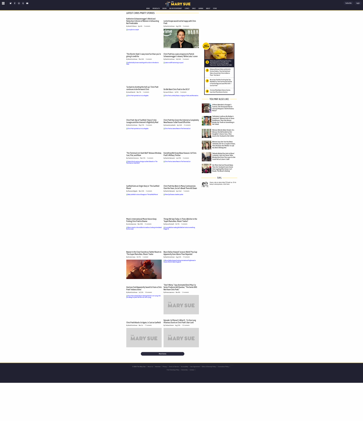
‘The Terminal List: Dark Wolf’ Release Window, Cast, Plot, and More (143, 154)
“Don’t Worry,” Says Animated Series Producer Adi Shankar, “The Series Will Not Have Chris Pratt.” (180, 287)
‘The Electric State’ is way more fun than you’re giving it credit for (143, 55)
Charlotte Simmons (133, 158)
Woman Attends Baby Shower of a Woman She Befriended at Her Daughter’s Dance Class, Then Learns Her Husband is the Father (223, 133)
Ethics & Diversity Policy (209, 366)
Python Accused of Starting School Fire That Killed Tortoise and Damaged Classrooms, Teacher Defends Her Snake (221, 63)
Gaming (200, 8)
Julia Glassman (132, 224)
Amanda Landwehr (170, 125)
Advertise (158, 366)
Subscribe (348, 3)
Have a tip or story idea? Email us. (221, 182)
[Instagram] (19, 4)
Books (164, 8)
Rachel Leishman (170, 26)
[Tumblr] (23, 4)
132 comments (186, 325)
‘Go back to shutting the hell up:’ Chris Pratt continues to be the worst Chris (142, 88)
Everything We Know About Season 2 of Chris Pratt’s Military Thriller (180, 154)
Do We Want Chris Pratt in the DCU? (177, 89)
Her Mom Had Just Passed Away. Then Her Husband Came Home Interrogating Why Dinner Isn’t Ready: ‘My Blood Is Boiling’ (222, 168)
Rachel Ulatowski (170, 158)
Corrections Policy (223, 366)
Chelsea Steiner (169, 325)
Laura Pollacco (169, 92)
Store (215, 8)
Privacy (165, 366)
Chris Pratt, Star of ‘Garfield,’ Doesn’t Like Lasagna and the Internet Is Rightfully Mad (142, 121)
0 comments (147, 26)
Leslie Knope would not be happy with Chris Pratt (180, 22)
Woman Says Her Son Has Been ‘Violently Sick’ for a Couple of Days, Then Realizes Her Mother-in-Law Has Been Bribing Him (223, 145)
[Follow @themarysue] (10, 4)
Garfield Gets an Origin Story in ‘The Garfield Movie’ (142, 187)
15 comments (148, 224)
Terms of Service (174, 366)
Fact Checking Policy (173, 370)
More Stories (162, 354)
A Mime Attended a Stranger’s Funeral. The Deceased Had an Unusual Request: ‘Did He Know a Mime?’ (223, 108)
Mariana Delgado (132, 191)
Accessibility (184, 366)
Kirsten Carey (131, 257)
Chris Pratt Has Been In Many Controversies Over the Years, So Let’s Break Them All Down (180, 187)
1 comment (145, 257)
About (208, 8)
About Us (150, 366)
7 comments (186, 191)
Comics (187, 8)
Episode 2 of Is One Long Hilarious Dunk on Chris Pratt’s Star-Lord (180, 321)
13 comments (185, 292)
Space (194, 8)
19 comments (186, 257)
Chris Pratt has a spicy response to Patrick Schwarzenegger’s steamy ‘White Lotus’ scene (181, 55)
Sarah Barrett (131, 92)
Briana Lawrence (169, 292)
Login (358, 3)
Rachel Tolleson (132, 26)
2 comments (146, 92)
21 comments (187, 125)
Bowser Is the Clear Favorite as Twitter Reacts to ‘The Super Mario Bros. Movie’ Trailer (143, 253)
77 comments (148, 325)
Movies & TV (156, 8)
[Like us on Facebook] (14, 4)
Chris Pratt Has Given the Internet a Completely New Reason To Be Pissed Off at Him (181, 121)
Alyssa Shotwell (169, 224)
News (148, 8)
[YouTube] (27, 4)
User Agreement (195, 366)
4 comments (149, 59)
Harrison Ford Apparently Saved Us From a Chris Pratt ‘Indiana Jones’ (144, 288)
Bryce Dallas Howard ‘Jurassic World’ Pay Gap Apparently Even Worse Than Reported (180, 253)
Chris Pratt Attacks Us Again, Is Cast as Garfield (143, 322)
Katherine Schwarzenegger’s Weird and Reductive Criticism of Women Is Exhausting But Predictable (142, 20)
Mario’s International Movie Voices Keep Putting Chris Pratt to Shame (141, 220)
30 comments (148, 292)
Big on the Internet (175, 8)
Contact (192, 370)
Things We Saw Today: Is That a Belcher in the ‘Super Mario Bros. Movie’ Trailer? (180, 220)
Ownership (184, 370)
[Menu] (3, 3)
